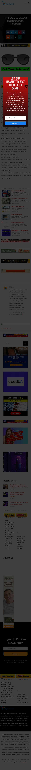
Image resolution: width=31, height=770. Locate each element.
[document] (15, 385)
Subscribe (15, 123)
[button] (26, 87)
